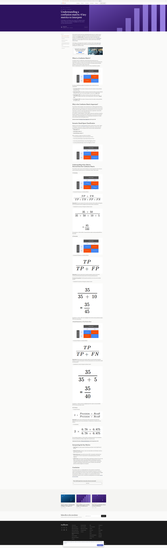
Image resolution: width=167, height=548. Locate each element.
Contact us (100, 533)
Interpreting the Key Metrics (65, 46)
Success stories (92, 536)
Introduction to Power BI (75, 531)
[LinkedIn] (64, 528)
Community (91, 3)
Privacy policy (104, 543)
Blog (63, 7)
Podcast (91, 538)
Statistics (69, 9)
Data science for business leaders (75, 534)
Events (91, 533)
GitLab (90, 531)
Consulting (86, 3)
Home (61, 7)
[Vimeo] (66, 530)
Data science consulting (84, 528)
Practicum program (74, 535)
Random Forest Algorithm (84, 119)
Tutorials (91, 528)
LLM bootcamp (74, 525)
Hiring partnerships (83, 530)
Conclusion (63, 48)
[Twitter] (66, 528)
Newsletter (100, 536)
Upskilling (77, 3)
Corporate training (83, 525)
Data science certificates (75, 537)
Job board (82, 531)
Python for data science (75, 530)
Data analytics (68, 7)
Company (96, 3)
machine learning (84, 125)
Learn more (87, 483)
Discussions (91, 530)
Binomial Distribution (85, 441)
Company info (100, 525)
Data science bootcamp (75, 528)
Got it (100, 545)
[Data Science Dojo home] (65, 525)
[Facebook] (62, 528)
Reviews (82, 3)
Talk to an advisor (103, 3)
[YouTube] (64, 530)
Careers (100, 531)
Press (99, 528)
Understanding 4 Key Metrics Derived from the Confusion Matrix (65, 44)
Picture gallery (101, 530)
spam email (99, 43)
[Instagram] (62, 530)
